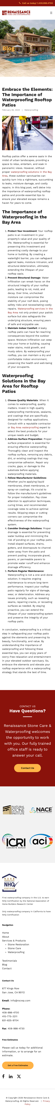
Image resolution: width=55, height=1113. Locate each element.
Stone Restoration (18, 944)
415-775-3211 (9, 1016)
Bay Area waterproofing (25, 427)
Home (5, 932)
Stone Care (14, 948)
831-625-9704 (10, 1020)
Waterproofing (31, 110)
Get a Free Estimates (18, 1065)
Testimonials (9, 960)
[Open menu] (51, 13)
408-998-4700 (10, 1012)
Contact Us (27, 768)
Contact (7, 968)
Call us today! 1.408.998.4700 (37, 3)
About (5, 936)
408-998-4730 (16, 1028)
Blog (4, 964)
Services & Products (14, 940)
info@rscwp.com (20, 1000)
